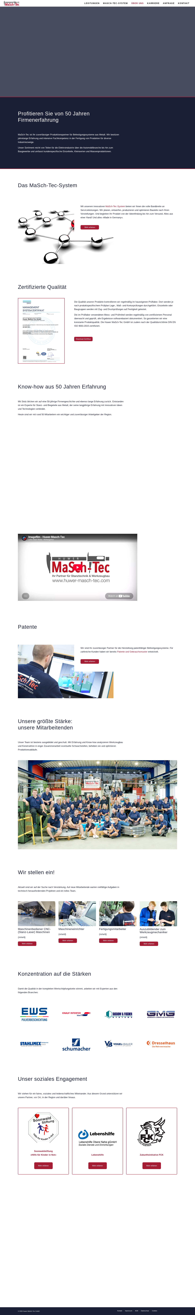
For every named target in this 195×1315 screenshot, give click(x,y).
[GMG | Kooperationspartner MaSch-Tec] (160, 1014)
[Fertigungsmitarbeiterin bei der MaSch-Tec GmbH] (117, 913)
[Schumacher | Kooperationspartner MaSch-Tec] (76, 1044)
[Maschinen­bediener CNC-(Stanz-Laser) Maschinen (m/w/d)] (36, 913)
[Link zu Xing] (163, 1311)
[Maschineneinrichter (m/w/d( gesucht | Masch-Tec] (77, 913)
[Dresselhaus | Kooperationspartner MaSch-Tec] (160, 1044)
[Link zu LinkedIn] (167, 1311)
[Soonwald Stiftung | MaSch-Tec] (43, 1128)
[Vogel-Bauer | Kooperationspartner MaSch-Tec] (118, 1044)
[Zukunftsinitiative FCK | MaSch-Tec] (152, 1132)
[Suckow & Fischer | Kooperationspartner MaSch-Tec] (118, 1014)
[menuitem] (92, 3)
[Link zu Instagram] (171, 1311)
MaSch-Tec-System (115, 206)
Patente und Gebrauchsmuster (132, 651)
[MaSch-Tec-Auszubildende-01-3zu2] (158, 913)
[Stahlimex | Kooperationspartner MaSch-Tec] (34, 1044)
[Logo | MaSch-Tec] (11, 3)
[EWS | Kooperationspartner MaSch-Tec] (34, 1014)
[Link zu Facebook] (175, 1311)
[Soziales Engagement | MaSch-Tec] (97, 1137)
